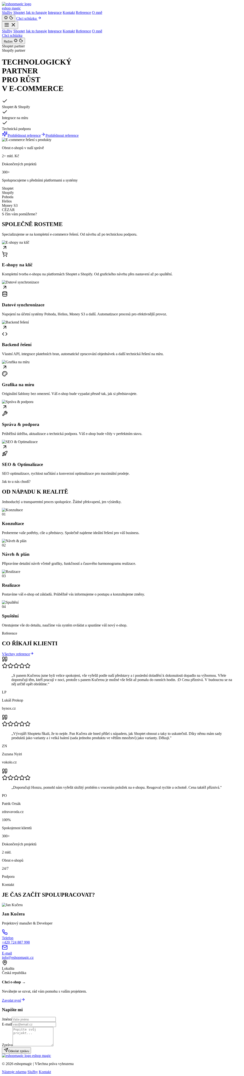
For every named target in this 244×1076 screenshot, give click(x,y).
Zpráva (7, 1045)
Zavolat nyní (11, 1000)
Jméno (7, 1019)
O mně (97, 12)
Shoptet (19, 12)
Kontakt (69, 12)
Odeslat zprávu (18, 1051)
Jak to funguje (36, 12)
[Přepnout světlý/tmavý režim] (8, 18)
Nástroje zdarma (14, 1072)
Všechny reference (16, 654)
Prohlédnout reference (24, 135)
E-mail (7, 1024)
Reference (83, 12)
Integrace (55, 12)
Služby (7, 12)
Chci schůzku (27, 18)
